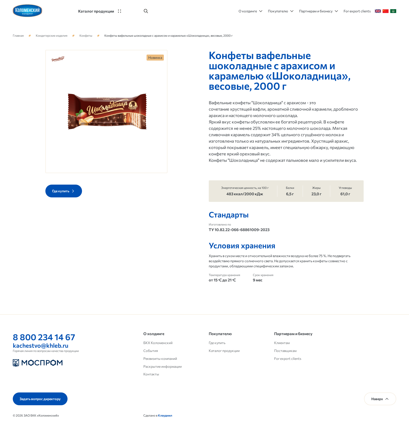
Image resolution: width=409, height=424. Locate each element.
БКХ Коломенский (158, 343)
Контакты (151, 374)
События (150, 351)
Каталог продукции (224, 351)
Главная (18, 35)
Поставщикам (285, 351)
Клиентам (282, 343)
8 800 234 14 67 (44, 336)
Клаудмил (165, 415)
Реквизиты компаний (160, 358)
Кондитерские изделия (51, 35)
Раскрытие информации (162, 366)
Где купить (217, 343)
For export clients (287, 358)
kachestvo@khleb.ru (40, 345)
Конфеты (85, 35)
